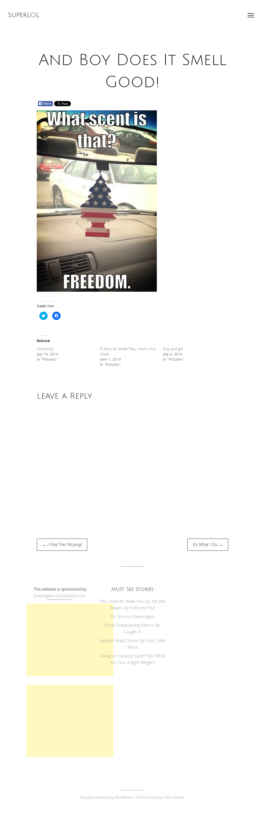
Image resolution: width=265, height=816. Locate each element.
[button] (97, 201)
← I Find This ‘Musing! (62, 544)
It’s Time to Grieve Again (132, 616)
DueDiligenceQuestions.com (59, 596)
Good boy (45, 348)
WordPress (124, 797)
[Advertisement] (69, 640)
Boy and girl (173, 348)
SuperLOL (24, 15)
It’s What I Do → (208, 544)
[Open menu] (250, 15)
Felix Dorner (174, 797)
